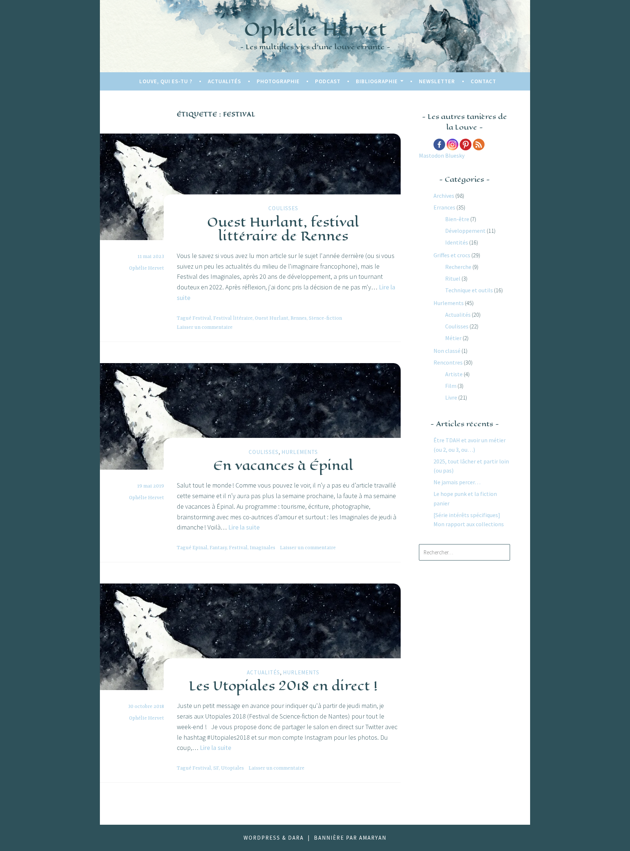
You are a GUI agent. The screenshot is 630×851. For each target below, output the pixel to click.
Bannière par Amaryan (350, 837)
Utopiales (232, 768)
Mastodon (431, 155)
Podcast (328, 81)
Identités (456, 242)
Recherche (458, 266)
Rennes (299, 318)
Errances (444, 207)
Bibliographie (377, 81)
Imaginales (262, 548)
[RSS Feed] (479, 144)
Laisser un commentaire (205, 327)
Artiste (454, 374)
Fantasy (218, 548)
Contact (483, 81)
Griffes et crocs (451, 255)
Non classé (446, 350)
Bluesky (454, 155)
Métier (453, 338)
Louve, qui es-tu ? (165, 81)
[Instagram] (452, 144)
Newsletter (437, 81)
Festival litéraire (233, 318)
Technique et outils (469, 290)
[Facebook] (439, 144)
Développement (465, 230)
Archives (443, 195)
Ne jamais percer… (457, 482)
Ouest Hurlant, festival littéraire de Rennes (283, 228)
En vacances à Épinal (283, 465)
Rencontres (448, 362)
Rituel (452, 278)
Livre (451, 397)
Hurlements (299, 451)
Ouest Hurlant (271, 318)
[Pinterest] (465, 144)
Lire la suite (244, 527)
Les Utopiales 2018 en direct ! (283, 685)
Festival (201, 318)
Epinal (199, 548)
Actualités (224, 81)
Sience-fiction (325, 318)
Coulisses (283, 208)
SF (216, 768)
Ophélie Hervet (315, 29)
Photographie (278, 81)
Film (450, 385)
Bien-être (457, 219)
